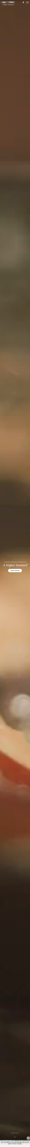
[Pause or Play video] (27, 1137)
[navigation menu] (27, 2)
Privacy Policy (7, 1140)
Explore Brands (14, 570)
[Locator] (23, 2)
